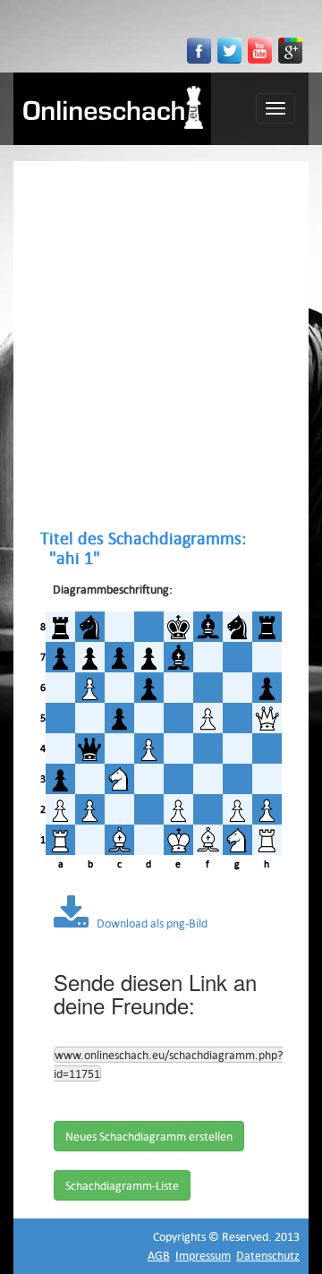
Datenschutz (268, 1255)
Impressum (203, 1255)
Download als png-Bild (148, 923)
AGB (159, 1255)
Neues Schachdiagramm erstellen (149, 1136)
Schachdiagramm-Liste (122, 1185)
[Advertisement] (161, 345)
